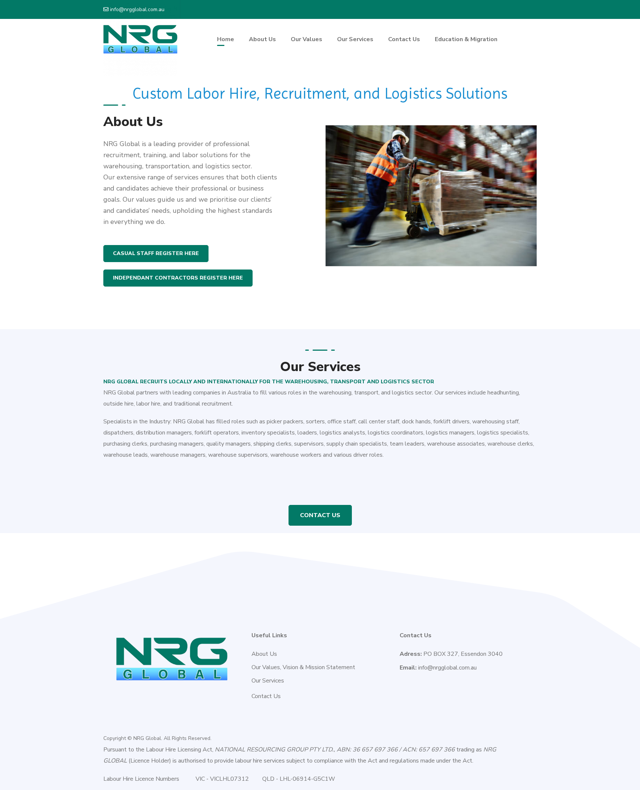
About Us (264, 654)
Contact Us (320, 515)
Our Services (267, 681)
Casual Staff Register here (156, 253)
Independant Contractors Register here (178, 277)
